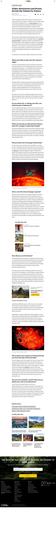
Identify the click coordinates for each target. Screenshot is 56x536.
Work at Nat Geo (30, 489)
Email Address (16, 467)
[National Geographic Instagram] (41, 483)
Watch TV (16, 493)
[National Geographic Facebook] (43, 483)
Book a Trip (16, 486)
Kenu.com (15, 150)
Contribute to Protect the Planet (33, 492)
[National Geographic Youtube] (48, 483)
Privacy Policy (3, 484)
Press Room (16, 499)
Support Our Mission (18, 496)
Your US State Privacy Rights (5, 486)
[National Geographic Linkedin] (50, 483)
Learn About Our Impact (18, 495)
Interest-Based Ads (4, 489)
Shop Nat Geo (17, 490)
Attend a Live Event (18, 484)
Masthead (16, 498)
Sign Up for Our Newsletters (32, 490)
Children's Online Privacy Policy (6, 487)
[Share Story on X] (38, 14)
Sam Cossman (33, 23)
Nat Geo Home (17, 483)
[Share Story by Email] (41, 14)
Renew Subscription (31, 486)
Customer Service (31, 484)
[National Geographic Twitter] (45, 483)
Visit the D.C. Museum (18, 492)
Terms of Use (3, 483)
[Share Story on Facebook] (35, 14)
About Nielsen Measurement (5, 490)
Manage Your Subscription (32, 487)
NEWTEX (27, 367)
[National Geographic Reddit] (54, 483)
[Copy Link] (43, 14)
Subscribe (29, 483)
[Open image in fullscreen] (42, 163)
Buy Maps (16, 487)
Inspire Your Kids (17, 489)
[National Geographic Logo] (5, 506)
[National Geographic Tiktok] (52, 483)
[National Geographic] (28, 1)
